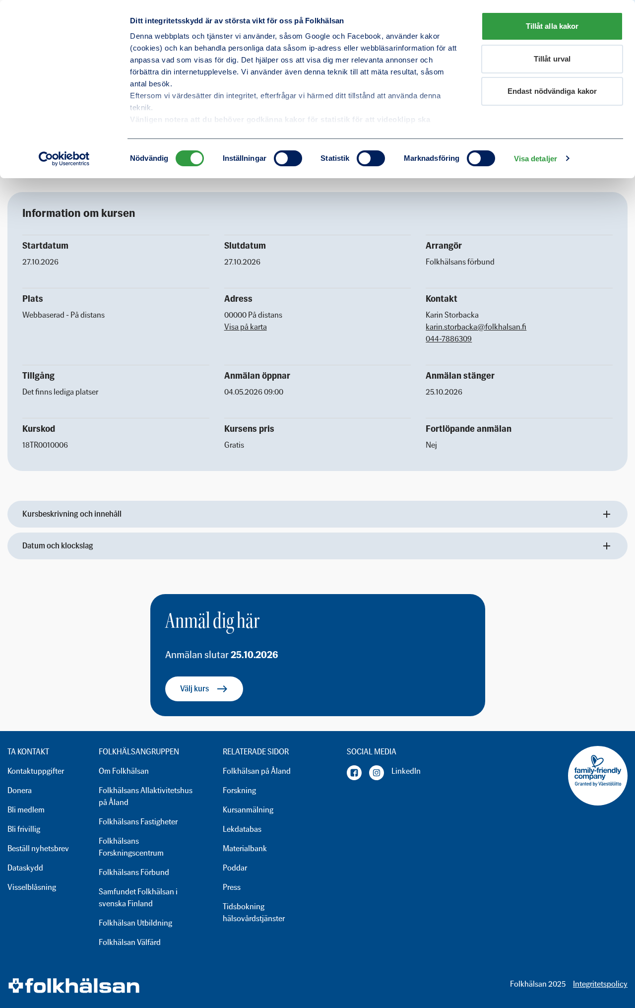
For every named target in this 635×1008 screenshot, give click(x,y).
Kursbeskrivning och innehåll (72, 514)
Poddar (235, 868)
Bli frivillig (23, 829)
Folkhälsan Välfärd (130, 942)
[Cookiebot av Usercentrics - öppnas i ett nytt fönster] (64, 158)
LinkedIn (406, 771)
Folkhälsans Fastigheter (138, 821)
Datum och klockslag (57, 545)
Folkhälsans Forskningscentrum (131, 847)
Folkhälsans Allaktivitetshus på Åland (145, 796)
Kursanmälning (248, 809)
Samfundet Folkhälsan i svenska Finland (138, 897)
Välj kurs (194, 688)
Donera (19, 790)
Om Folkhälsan (124, 771)
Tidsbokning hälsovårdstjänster (254, 912)
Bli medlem (26, 809)
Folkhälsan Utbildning (135, 923)
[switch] (288, 158)
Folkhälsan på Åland (257, 771)
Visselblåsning (31, 887)
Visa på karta (245, 327)
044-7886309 (449, 338)
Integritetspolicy (600, 984)
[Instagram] (376, 772)
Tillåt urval (552, 59)
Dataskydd (25, 868)
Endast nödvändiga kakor (552, 91)
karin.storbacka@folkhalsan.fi (476, 327)
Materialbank (245, 848)
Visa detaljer (535, 158)
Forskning (239, 790)
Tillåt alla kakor (552, 26)
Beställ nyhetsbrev (38, 848)
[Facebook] (354, 772)
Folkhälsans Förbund (134, 872)
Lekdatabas (242, 829)
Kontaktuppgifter (35, 771)
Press (232, 887)
